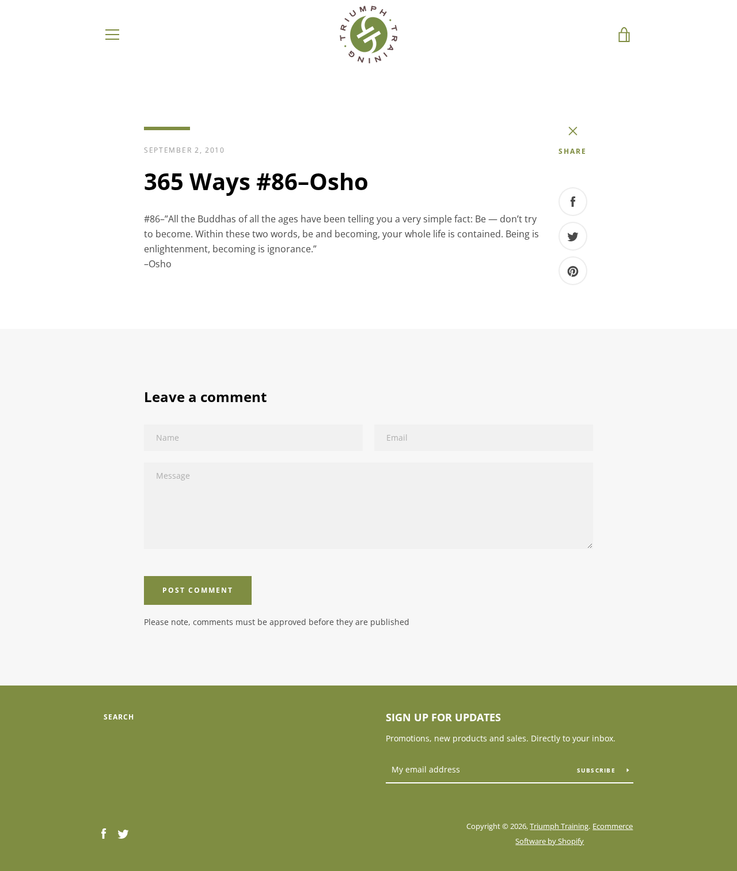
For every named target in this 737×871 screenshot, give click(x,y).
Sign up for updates (443, 717)
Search (119, 717)
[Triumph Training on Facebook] (103, 833)
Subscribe (597, 770)
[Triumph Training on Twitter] (123, 833)
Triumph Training (559, 826)
